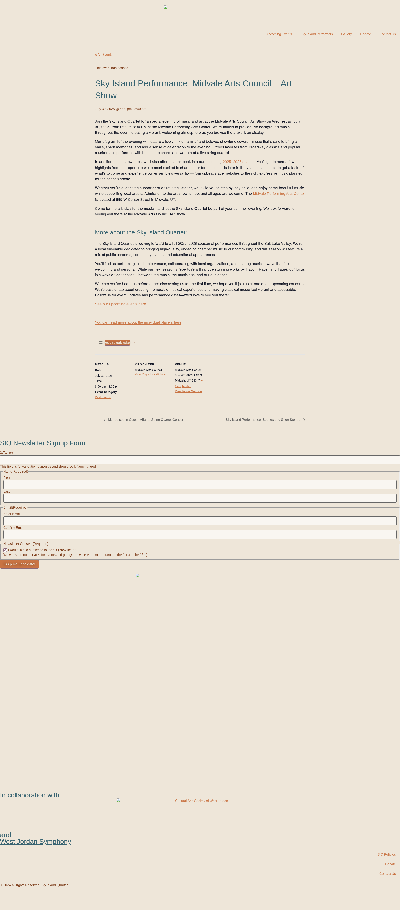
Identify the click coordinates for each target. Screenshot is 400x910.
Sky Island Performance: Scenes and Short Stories (263, 419)
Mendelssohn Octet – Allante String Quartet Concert (145, 419)
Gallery (346, 34)
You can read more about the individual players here (138, 322)
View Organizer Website (151, 374)
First (6, 478)
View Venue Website (188, 391)
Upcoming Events (279, 34)
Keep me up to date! (19, 564)
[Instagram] (27, 897)
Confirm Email (13, 528)
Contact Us (387, 34)
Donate (365, 34)
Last (6, 491)
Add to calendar (117, 342)
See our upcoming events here (120, 304)
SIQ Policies (387, 854)
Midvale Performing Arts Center (279, 193)
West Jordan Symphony (35, 841)
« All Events (103, 54)
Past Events (103, 397)
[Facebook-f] (5, 897)
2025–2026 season (239, 162)
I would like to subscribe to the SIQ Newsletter (41, 550)
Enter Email (12, 514)
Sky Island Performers (316, 34)
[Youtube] (16, 897)
